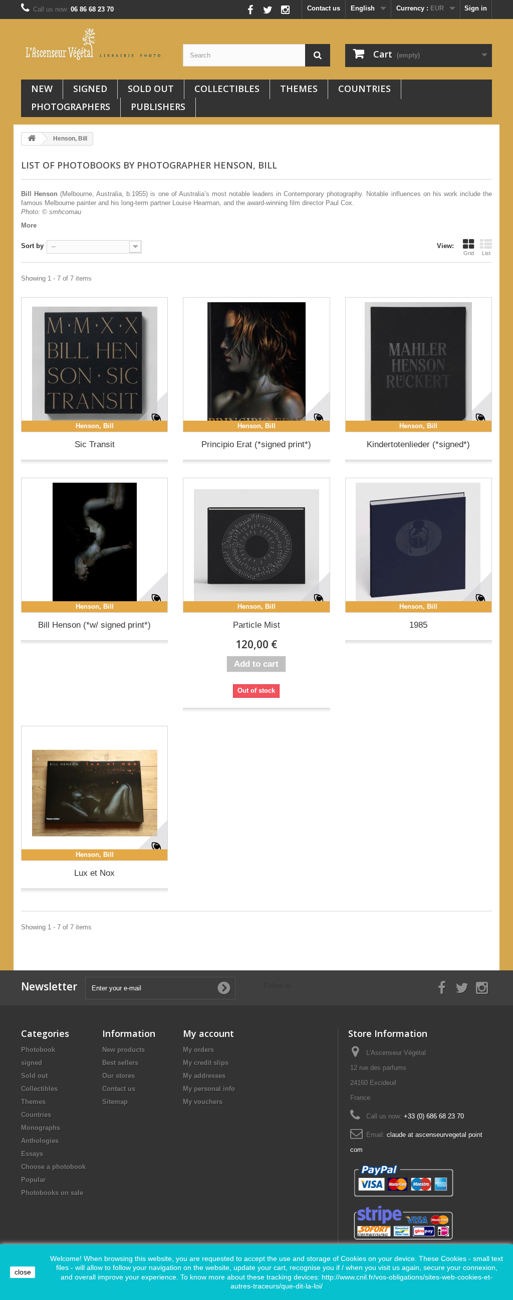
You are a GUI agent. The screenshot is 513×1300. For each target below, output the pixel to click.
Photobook (38, 1049)
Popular (33, 1179)
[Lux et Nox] (94, 793)
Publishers (158, 107)
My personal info (209, 1088)
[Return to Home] (31, 139)
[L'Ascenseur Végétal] (94, 44)
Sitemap (115, 1101)
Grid (468, 253)
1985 (418, 625)
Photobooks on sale (52, 1192)
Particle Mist (256, 625)
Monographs (40, 1127)
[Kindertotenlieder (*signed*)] (418, 364)
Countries (364, 89)
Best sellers (120, 1062)
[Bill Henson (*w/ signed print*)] (94, 545)
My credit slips (205, 1062)
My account (208, 1033)
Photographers (70, 107)
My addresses (204, 1075)
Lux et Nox (94, 873)
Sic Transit (95, 444)
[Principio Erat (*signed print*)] (256, 364)
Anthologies (40, 1140)
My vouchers (202, 1101)
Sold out (151, 89)
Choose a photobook (53, 1166)
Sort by (32, 246)
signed (90, 89)
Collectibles (227, 89)
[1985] (418, 545)
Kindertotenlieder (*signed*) (418, 444)
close (23, 1272)
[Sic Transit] (94, 364)
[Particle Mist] (256, 545)
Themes (299, 89)
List (486, 253)
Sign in (475, 8)
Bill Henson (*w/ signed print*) (94, 625)
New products (123, 1049)
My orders (198, 1049)
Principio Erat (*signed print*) (256, 444)
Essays (32, 1153)
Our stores (118, 1075)
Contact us (323, 8)
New (42, 89)
